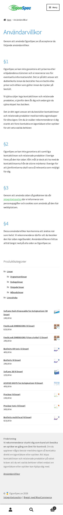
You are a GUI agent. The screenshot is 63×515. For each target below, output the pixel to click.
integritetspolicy (12, 199)
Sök (31, 510)
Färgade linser (17, 287)
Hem (9, 19)
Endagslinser (16, 282)
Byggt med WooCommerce (38, 497)
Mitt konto (10, 510)
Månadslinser (16, 292)
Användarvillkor (12, 473)
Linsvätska (12, 297)
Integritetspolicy (13, 497)
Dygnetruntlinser (18, 276)
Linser (10, 271)
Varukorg (48, 507)
